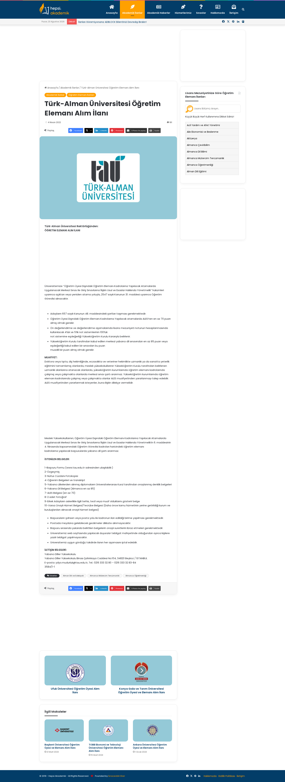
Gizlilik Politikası (226, 776)
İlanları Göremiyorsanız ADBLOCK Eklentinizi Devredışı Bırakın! (112, 22)
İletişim (241, 776)
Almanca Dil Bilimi (197, 151)
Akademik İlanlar (69, 87)
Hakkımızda (210, 776)
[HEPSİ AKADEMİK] (54, 9)
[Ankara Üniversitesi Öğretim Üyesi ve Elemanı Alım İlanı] (152, 730)
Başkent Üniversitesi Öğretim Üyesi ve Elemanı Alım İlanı (62, 746)
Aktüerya (192, 138)
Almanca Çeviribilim (198, 145)
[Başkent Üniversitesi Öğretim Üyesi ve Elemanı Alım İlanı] (64, 730)
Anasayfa (52, 87)
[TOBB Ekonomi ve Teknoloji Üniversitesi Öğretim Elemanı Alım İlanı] (108, 730)
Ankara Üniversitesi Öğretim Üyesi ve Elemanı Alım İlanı (150, 746)
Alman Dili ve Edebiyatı (73, 575)
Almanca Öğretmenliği (136, 575)
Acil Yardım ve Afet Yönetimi (203, 125)
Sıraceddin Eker (116, 776)
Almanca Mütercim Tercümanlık (104, 575)
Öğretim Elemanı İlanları (81, 94)
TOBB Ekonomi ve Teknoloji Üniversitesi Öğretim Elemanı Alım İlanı (106, 748)
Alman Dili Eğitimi (196, 171)
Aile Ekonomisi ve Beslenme (202, 131)
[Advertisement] (108, 53)
